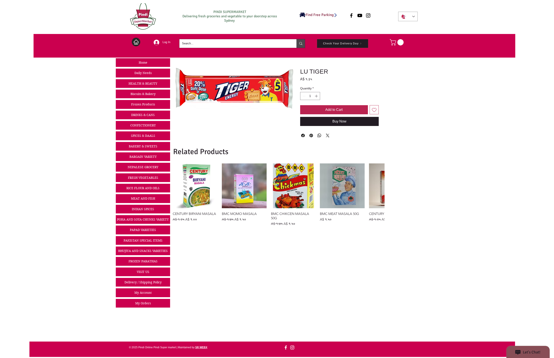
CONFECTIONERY (143, 125)
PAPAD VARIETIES (143, 230)
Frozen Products (143, 104)
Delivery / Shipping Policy (143, 282)
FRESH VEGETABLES (143, 178)
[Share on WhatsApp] (319, 135)
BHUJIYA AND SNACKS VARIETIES (143, 251)
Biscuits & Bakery (143, 94)
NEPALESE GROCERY (143, 167)
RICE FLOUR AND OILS (142, 188)
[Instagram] (292, 347)
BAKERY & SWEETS (143, 146)
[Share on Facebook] (303, 135)
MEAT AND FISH (143, 198)
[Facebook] (285, 347)
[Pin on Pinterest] (311, 135)
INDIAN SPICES (143, 209)
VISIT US (143, 272)
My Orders (143, 303)
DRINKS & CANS (143, 115)
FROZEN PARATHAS (143, 261)
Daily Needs (143, 73)
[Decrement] (303, 96)
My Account (143, 293)
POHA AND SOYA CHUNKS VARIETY (143, 219)
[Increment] (316, 96)
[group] (278, 195)
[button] (397, 42)
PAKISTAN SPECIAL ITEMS (143, 240)
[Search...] (300, 43)
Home (143, 63)
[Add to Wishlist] (374, 109)
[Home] (136, 42)
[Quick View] (195, 185)
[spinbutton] (310, 96)
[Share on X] (327, 135)
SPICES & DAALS (143, 136)
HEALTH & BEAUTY (143, 83)
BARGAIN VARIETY (143, 157)
